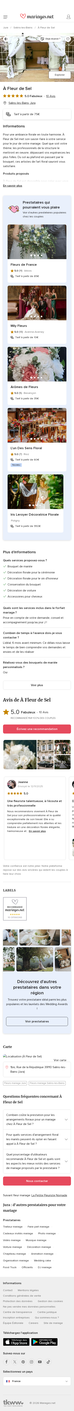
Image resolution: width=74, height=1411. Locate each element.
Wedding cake (42, 1260)
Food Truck (10, 1267)
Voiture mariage (12, 1247)
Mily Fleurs (19, 326)
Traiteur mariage (13, 1226)
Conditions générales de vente (22, 1295)
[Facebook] (6, 1361)
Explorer (60, 74)
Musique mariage (36, 1240)
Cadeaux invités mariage (18, 1233)
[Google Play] (44, 1345)
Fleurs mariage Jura (15, 1083)
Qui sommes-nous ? (47, 1317)
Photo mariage (47, 1233)
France (16, 1381)
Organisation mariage (16, 1260)
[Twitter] (14, 1361)
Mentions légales (28, 1290)
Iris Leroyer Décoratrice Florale (35, 514)
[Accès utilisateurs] (68, 17)
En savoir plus (12, 186)
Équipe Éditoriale (13, 1323)
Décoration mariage (39, 1247)
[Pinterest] (23, 1361)
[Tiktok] (48, 1361)
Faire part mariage (38, 1226)
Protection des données (17, 1301)
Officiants (27, 1267)
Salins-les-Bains (23, 27)
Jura (6, 27)
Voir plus (37, 685)
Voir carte (60, 1060)
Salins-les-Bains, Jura (22, 103)
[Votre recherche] (6, 39)
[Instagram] (31, 1361)
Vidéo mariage (12, 1240)
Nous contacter (37, 1181)
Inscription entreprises (16, 1317)
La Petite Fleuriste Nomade (49, 1195)
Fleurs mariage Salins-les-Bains (47, 1083)
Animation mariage (42, 1253)
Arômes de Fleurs (24, 387)
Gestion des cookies (50, 1301)
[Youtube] (39, 1361)
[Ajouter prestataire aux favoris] (68, 39)
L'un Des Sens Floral (26, 448)
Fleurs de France (24, 265)
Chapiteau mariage (14, 1253)
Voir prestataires (37, 1021)
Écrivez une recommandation (37, 729)
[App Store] (16, 1345)
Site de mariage (53, 1323)
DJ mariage (45, 1267)
